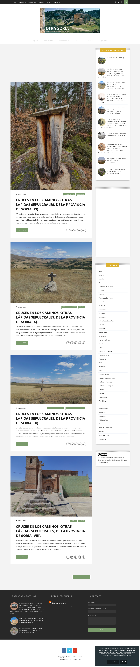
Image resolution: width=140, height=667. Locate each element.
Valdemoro (102, 416)
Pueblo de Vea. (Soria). (115, 58)
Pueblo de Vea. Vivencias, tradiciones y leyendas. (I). (117, 135)
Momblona (102, 336)
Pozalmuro (102, 367)
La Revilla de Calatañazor (107, 321)
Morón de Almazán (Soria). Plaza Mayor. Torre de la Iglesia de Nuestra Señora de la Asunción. (111, 73)
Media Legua (103, 332)
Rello (100, 370)
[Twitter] (69, 650)
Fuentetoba (102, 302)
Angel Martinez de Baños (75, 408)
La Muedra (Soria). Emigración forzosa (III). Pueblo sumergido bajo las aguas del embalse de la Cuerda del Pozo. (112, 123)
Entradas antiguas (81, 577)
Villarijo (101, 431)
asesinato (80, 194)
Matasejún (102, 328)
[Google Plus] (75, 650)
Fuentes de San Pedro (106, 298)
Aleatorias (32, 2)
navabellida (102, 439)
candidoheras (59, 603)
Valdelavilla (102, 412)
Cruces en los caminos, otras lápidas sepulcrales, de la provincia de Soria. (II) (31, 630)
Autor (49, 2)
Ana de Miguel (69, 194)
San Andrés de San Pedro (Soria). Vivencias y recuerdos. (116, 160)
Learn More (113, 662)
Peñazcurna (102, 359)
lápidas (81, 520)
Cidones (101, 290)
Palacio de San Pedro (105, 351)
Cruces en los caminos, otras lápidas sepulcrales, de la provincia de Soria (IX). (50, 418)
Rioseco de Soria (104, 374)
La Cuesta (102, 313)
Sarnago (101, 389)
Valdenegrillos (103, 420)
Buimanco (102, 283)
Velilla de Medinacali (105, 428)
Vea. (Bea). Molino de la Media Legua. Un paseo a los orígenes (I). (116, 171)
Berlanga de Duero (69, 307)
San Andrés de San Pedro (107, 378)
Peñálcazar (102, 363)
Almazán (101, 275)
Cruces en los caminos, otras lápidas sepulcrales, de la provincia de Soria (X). (50, 317)
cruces (81, 307)
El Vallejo (101, 294)
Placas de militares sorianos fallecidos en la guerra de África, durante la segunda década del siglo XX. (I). (112, 148)
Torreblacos (103, 401)
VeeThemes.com (75, 659)
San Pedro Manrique (105, 382)
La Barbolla (102, 309)
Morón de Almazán (105, 340)
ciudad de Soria (104, 435)
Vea (100, 424)
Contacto (57, 2)
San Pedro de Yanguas (106, 386)
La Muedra (102, 317)
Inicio (14, 2)
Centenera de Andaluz (106, 286)
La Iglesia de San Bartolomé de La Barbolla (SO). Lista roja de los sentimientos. (31, 620)
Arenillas (101, 279)
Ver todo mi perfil (67, 607)
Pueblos (41, 2)
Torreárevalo (103, 405)
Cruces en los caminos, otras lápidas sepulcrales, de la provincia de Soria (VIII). (50, 531)
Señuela (101, 393)
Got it (124, 662)
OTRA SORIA (77, 657)
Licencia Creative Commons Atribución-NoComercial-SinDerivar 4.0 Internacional (112, 460)
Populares (22, 2)
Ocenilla (101, 344)
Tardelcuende (103, 397)
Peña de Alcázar (104, 355)
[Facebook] (64, 650)
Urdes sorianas (103, 409)
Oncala (101, 347)
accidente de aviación (55, 408)
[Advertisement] (51, 63)
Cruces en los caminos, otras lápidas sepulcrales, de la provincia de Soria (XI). (50, 204)
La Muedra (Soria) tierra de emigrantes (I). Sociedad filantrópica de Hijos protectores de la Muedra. (112, 98)
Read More (22, 230)
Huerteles (102, 306)
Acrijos (101, 271)
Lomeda (101, 325)
